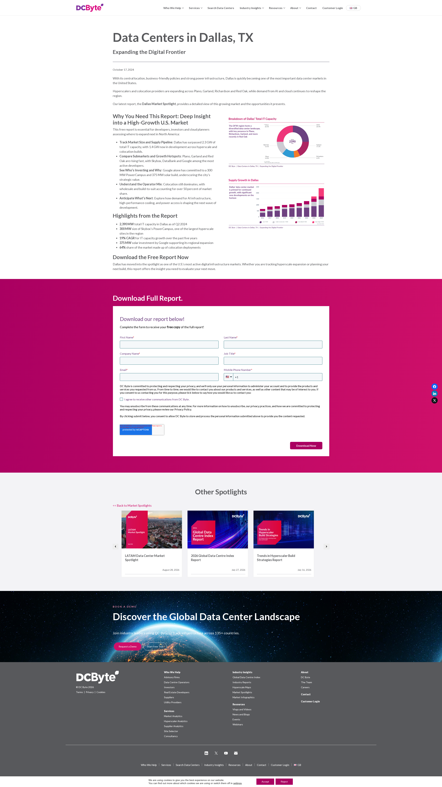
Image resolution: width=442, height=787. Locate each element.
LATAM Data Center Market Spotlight (152, 529)
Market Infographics (243, 697)
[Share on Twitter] (434, 400)
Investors (169, 687)
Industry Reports (242, 682)
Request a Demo (128, 646)
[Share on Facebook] (434, 386)
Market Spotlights (242, 692)
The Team (306, 682)
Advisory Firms (172, 677)
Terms (79, 692)
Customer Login (332, 8)
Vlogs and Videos (242, 709)
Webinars (238, 724)
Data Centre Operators (176, 682)
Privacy (90, 692)
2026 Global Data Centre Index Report (218, 529)
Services (194, 8)
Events (236, 719)
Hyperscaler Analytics (176, 721)
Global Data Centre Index (246, 677)
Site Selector (171, 731)
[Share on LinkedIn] (434, 393)
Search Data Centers (221, 8)
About (294, 8)
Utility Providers (172, 702)
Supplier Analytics (173, 726)
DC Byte (305, 677)
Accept (265, 781)
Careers (305, 687)
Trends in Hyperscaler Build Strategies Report (283, 529)
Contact (311, 8)
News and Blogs (241, 714)
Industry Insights (250, 8)
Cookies (101, 692)
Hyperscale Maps (242, 687)
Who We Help (172, 8)
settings (237, 783)
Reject (284, 781)
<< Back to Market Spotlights (132, 505)
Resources (275, 8)
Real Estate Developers (176, 692)
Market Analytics (173, 716)
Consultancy (171, 736)
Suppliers (169, 697)
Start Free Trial (155, 646)
